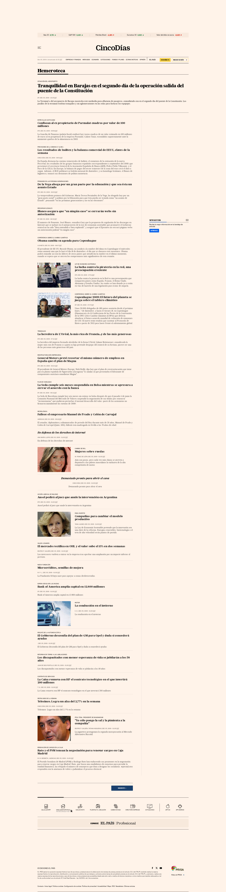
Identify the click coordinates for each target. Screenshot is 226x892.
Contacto (41, 886)
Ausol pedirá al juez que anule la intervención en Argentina (77, 497)
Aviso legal (48, 886)
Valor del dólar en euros (165, 35)
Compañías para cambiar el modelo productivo (99, 518)
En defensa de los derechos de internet (61, 432)
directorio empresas (133, 810)
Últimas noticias (132, 60)
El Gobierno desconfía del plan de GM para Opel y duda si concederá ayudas (83, 637)
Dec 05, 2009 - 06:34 (49, 366)
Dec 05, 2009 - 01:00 (59, 437)
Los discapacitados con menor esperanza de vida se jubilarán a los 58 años (84, 659)
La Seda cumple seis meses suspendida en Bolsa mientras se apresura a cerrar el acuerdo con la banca (85, 387)
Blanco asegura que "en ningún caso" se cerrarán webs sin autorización (77, 213)
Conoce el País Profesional (113, 823)
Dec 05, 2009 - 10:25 (48, 98)
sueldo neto (80, 810)
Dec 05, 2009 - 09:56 (49, 131)
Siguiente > (122, 788)
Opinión (142, 60)
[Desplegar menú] (39, 48)
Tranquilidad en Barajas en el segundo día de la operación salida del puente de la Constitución (111, 88)
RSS (113, 886)
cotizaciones (149, 810)
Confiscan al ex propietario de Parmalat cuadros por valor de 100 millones (81, 125)
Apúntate (154, 230)
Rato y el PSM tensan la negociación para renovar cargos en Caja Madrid (80, 752)
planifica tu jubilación (98, 810)
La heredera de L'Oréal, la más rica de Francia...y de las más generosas (84, 334)
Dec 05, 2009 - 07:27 (85, 305)
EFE (39, 131)
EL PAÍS (151, 59)
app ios (167, 810)
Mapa (109, 886)
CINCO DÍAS (41, 158)
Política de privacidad (89, 886)
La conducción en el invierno (94, 606)
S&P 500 (72, 35)
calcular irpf (46, 810)
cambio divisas (116, 810)
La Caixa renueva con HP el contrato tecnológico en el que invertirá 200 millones (83, 681)
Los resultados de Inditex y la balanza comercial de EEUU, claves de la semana (84, 152)
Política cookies (58, 886)
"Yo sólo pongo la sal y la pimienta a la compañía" (100, 722)
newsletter (155, 220)
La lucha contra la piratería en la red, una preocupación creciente (103, 269)
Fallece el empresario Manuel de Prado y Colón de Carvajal (77, 414)
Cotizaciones (105, 60)
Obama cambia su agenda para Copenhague (67, 241)
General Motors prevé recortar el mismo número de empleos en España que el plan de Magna (81, 360)
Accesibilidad (102, 886)
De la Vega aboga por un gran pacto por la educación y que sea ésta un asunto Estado (85, 186)
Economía (95, 60)
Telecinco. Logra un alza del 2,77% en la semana (69, 701)
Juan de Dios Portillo (46, 665)
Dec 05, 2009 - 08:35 (49, 192)
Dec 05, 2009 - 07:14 (49, 339)
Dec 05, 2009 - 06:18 (53, 419)
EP (38, 98)
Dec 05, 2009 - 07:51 (86, 275)
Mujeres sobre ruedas (89, 451)
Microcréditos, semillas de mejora (60, 568)
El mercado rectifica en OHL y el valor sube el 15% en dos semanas (81, 546)
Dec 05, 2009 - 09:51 (54, 158)
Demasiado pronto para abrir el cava (85, 478)
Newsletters (119, 886)
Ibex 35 (46, 35)
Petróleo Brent (101, 35)
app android (180, 810)
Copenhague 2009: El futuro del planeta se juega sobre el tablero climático (103, 299)
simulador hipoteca (63, 810)
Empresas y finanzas (73, 60)
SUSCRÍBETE (165, 60)
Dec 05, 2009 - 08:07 (53, 245)
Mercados (86, 60)
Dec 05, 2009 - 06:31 (48, 393)
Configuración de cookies (72, 886)
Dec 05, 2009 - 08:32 (48, 219)
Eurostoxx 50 (132, 35)
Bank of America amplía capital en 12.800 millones (71, 587)
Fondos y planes (118, 60)
